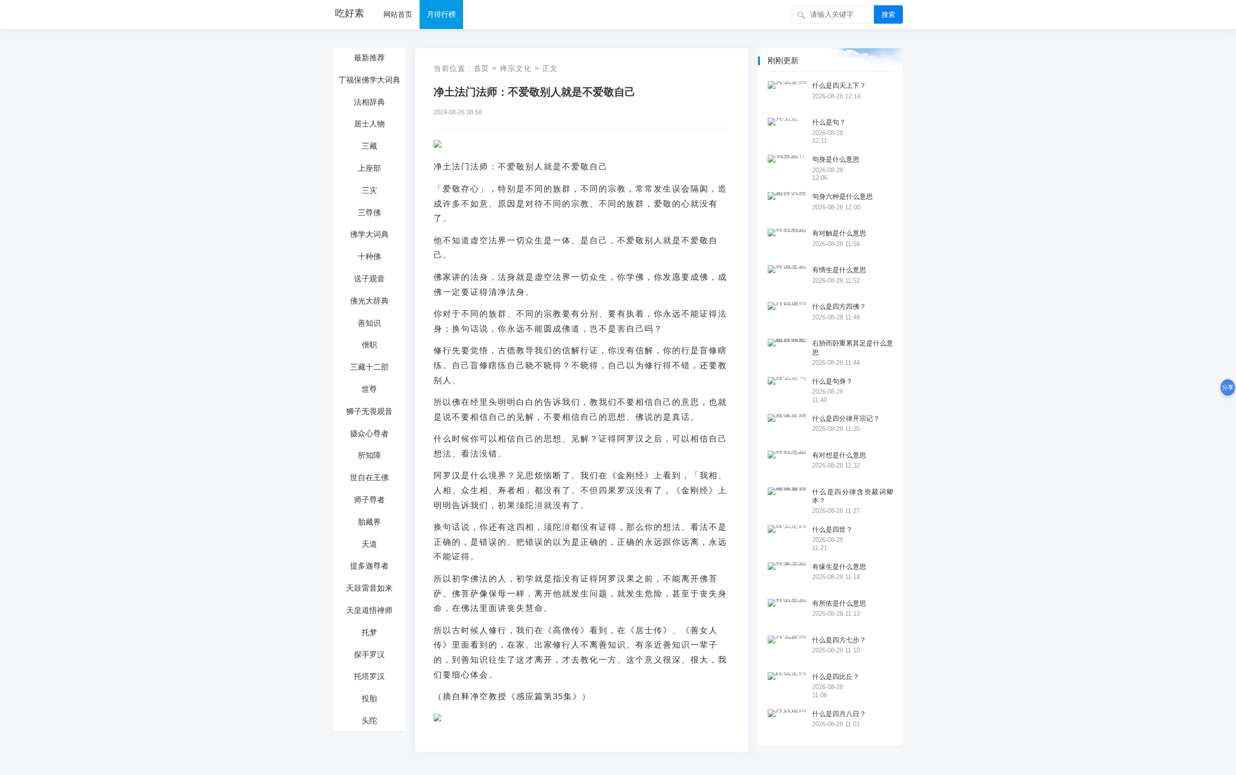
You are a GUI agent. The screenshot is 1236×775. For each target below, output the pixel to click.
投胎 (369, 698)
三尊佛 (369, 212)
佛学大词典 (369, 234)
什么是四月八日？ (839, 714)
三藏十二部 (369, 367)
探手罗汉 (369, 654)
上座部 (369, 168)
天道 (369, 544)
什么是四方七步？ (839, 640)
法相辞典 (369, 102)
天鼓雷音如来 (369, 588)
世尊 (369, 389)
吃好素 (349, 13)
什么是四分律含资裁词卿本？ (852, 496)
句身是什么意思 (835, 159)
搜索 (888, 14)
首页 (482, 68)
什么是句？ (829, 122)
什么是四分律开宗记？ (846, 418)
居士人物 (369, 124)
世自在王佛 (369, 477)
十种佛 (369, 256)
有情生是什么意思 (839, 270)
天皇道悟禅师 (369, 610)
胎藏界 (369, 522)
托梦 (369, 632)
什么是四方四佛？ (839, 306)
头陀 (369, 721)
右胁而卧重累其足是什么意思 (852, 347)
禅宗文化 (516, 68)
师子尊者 (369, 500)
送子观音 (369, 279)
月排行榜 (441, 14)
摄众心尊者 (369, 433)
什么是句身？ (832, 381)
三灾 (369, 190)
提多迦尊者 (369, 566)
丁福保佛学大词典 (369, 80)
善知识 (369, 323)
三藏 (369, 146)
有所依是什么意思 (839, 603)
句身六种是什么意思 (842, 196)
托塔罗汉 (369, 676)
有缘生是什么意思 (839, 566)
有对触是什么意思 (839, 233)
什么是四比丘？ (835, 676)
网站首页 (397, 14)
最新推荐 (369, 58)
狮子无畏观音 (369, 411)
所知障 (369, 455)
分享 (1228, 387)
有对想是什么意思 (839, 455)
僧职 (369, 345)
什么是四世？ (832, 529)
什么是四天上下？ (839, 85)
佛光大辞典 (369, 301)
